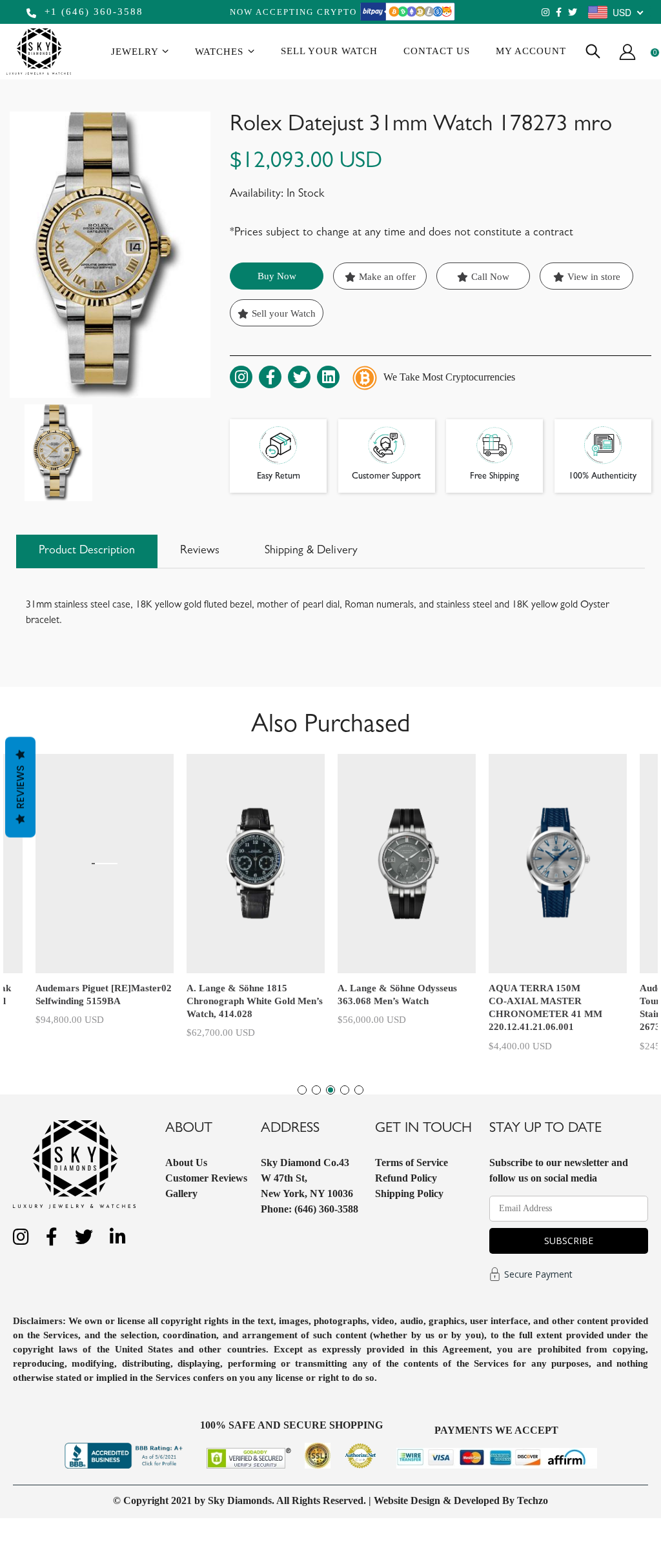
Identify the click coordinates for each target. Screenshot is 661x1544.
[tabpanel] (406, 900)
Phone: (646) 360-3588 (309, 1208)
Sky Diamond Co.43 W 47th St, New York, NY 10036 (307, 1178)
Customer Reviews (206, 1178)
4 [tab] (345, 1090)
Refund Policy (406, 1178)
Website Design (407, 1500)
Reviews (20, 787)
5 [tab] (359, 1090)
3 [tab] (330, 1090)
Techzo (532, 1500)
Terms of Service (411, 1162)
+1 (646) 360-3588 (92, 11)
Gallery (181, 1193)
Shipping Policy (409, 1193)
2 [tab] (316, 1090)
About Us (186, 1162)
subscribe (568, 1240)
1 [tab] (302, 1090)
